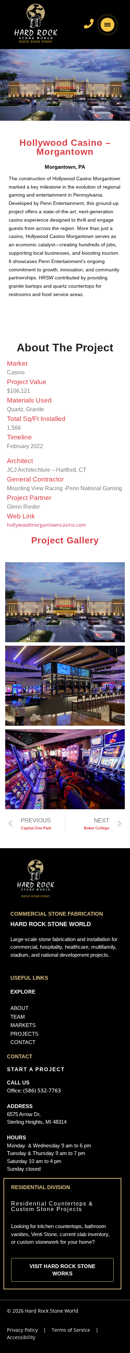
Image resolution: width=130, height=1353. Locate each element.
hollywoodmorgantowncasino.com (46, 525)
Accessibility (21, 1337)
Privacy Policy (23, 1330)
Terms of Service (71, 1330)
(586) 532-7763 (41, 1090)
